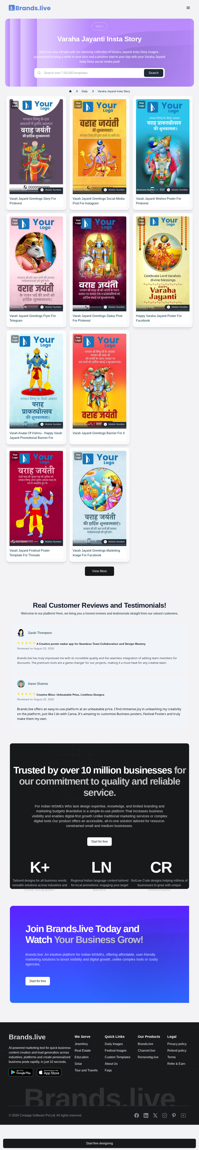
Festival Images (116, 1050)
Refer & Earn (176, 1063)
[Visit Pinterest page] (176, 1115)
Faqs (108, 1070)
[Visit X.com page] (157, 1115)
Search (154, 73)
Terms (171, 1057)
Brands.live (27, 1037)
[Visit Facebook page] (139, 1115)
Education (82, 1057)
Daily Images (114, 1044)
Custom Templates (117, 1057)
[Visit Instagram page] (167, 1115)
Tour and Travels (86, 1070)
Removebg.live (148, 1057)
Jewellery (81, 1044)
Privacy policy (177, 1044)
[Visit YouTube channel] (185, 1115)
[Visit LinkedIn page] (148, 1115)
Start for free (99, 841)
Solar (78, 1063)
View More (99, 571)
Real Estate (83, 1050)
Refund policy (176, 1050)
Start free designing (99, 1143)
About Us (111, 1063)
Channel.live (146, 1050)
